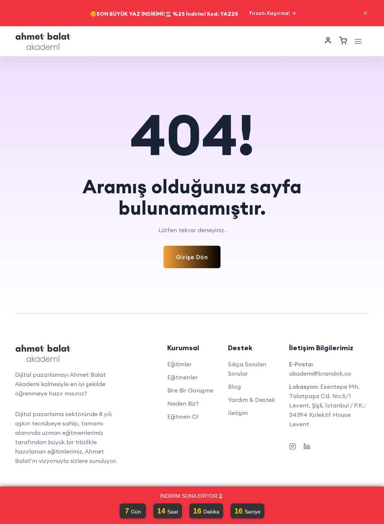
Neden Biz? (183, 403)
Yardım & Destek (251, 399)
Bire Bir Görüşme (190, 390)
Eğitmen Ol (182, 416)
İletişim (238, 413)
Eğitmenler (182, 377)
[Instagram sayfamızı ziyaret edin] (292, 445)
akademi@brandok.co (320, 373)
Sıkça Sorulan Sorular (247, 368)
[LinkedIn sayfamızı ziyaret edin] (306, 445)
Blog (234, 386)
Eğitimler (179, 364)
